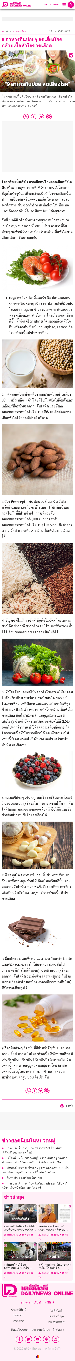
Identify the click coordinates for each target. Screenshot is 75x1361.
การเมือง (21, 31)
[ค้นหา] (71, 4)
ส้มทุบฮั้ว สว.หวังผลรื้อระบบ (24, 1177)
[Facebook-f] (19, 1339)
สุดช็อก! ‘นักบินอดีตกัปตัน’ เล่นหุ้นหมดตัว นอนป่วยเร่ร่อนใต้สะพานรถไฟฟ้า (20, 1230)
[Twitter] (40, 1090)
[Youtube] (37, 1339)
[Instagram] (55, 1339)
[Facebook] (34, 1090)
